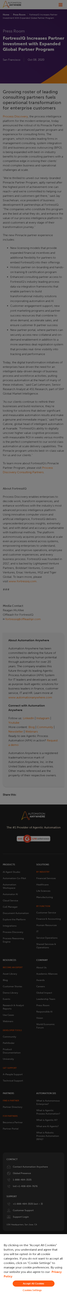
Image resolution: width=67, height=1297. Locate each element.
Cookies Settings (32, 1290)
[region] (33, 1265)
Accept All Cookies (33, 1283)
